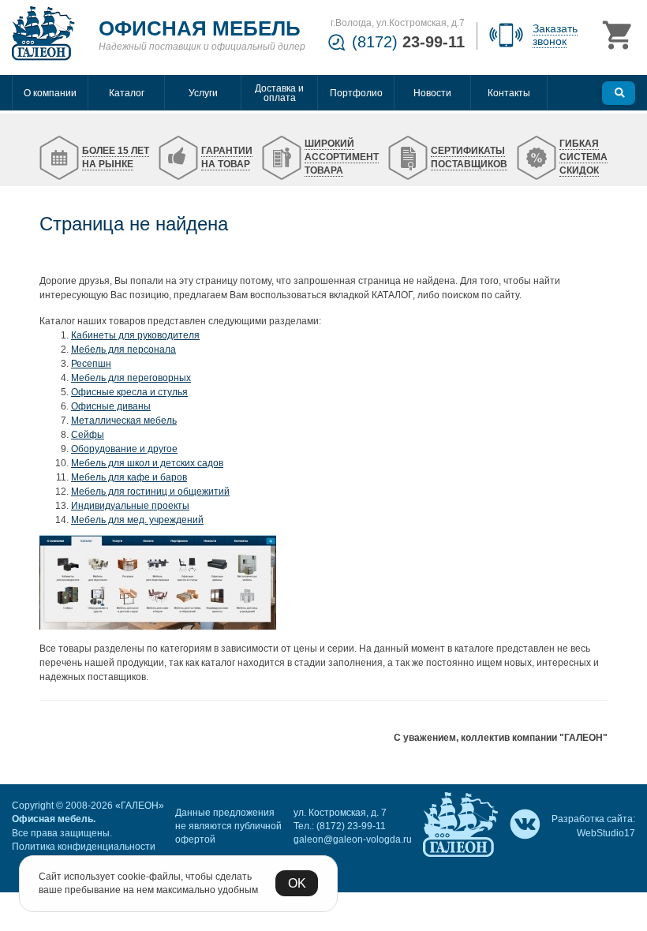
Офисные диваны (111, 406)
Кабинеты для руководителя (135, 335)
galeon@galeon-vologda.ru (353, 839)
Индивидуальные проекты (130, 505)
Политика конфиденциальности (83, 846)
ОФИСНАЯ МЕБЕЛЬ (200, 28)
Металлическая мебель (124, 420)
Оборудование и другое (124, 448)
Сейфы (87, 434)
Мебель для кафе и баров (129, 477)
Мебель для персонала (123, 349)
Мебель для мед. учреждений (137, 519)
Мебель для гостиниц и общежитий (150, 491)
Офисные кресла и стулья (129, 392)
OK (297, 883)
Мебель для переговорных (131, 377)
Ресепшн (91, 363)
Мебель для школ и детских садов (147, 463)
